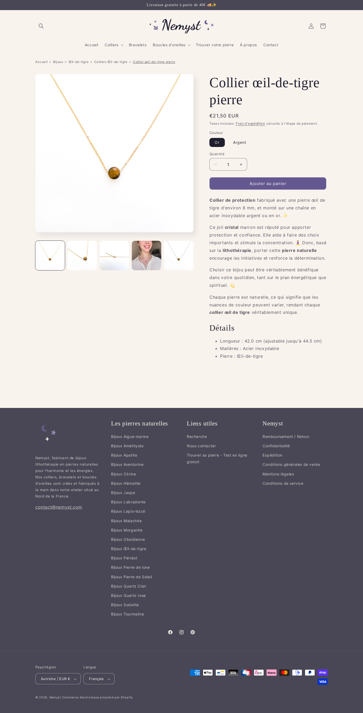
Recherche (197, 436)
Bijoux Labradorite (128, 502)
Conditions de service (283, 483)
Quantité (217, 154)
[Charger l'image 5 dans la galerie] (178, 255)
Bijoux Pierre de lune (130, 567)
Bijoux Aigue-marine (130, 436)
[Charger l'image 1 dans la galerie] (50, 255)
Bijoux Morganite (127, 530)
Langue (89, 667)
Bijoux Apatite (124, 455)
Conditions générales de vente (291, 464)
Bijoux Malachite (126, 520)
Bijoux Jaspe (123, 492)
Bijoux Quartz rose (128, 595)
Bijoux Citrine (123, 473)
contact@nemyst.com (58, 506)
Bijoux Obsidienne (128, 539)
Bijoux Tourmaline (127, 614)
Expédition (272, 455)
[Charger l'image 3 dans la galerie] (114, 255)
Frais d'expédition (250, 123)
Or (217, 142)
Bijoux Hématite (126, 483)
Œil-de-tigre (78, 62)
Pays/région (45, 667)
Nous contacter (201, 446)
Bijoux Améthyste (127, 446)
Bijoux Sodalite (125, 604)
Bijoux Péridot (124, 558)
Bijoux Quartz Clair (128, 586)
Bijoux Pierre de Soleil (131, 576)
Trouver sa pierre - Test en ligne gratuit (217, 458)
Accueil (41, 62)
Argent (239, 142)
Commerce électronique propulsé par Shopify (97, 697)
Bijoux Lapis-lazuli (128, 511)
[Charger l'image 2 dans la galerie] (82, 255)
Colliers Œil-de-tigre (111, 62)
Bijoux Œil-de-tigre (128, 548)
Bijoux (58, 62)
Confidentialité (276, 446)
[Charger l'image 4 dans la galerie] (146, 255)
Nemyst (55, 697)
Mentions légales (278, 473)
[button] (41, 26)
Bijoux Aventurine (127, 464)
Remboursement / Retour (286, 436)
